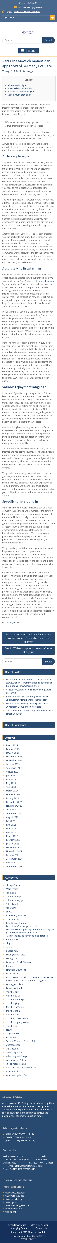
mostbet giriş (12, 1003)
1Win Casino (12, 888)
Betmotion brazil (14, 939)
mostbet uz (11, 1026)
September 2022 (14, 813)
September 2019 (14, 866)
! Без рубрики (13, 885)
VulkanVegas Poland (16, 1063)
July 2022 (10, 820)
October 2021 (13, 855)
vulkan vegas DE (14, 1052)
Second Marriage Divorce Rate (21, 1041)
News (9, 1029)
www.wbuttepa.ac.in (15, 1192)
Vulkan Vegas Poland (16, 1060)
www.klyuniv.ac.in (13, 1208)
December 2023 (14, 756)
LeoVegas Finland (14, 984)
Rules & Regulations (40, 1225)
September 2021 (14, 858)
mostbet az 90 (13, 995)
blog (8, 943)
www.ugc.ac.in (12, 1202)
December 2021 (14, 847)
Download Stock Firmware (19, 962)
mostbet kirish (13, 1014)
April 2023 (11, 786)
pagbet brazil (12, 1033)
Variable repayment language (22, 91)
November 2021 (14, 851)
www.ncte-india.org (14, 1195)
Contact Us (41, 1228)
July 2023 (10, 775)
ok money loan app (44, 281)
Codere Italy (12, 950)
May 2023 (11, 783)
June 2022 (11, 824)
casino (9, 947)
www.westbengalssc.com (17, 1205)
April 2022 (11, 832)
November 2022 (14, 805)
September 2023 (14, 767)
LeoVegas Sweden (15, 988)
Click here (27, 1179)
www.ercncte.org (13, 1199)
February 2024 (13, 749)
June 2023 (11, 779)
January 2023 (12, 798)
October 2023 (13, 764)
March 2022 (12, 836)
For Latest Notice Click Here (27, 11)
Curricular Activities (16, 1225)
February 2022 (13, 839)
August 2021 (12, 862)
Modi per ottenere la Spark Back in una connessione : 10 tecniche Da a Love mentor (28, 638)
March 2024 (12, 745)
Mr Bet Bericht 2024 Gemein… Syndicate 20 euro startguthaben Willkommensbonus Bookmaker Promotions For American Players (30, 682)
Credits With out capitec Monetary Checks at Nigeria (28, 650)
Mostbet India (13, 1010)
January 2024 (12, 752)
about (9, 911)
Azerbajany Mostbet (16, 915)
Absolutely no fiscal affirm (20, 88)
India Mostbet (13, 973)
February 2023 (13, 794)
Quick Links (10, 17)
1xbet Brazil (12, 904)
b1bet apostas (13, 919)
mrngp (29, 71)
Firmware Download (16, 969)
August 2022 (12, 817)
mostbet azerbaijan (15, 999)
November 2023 (14, 760)
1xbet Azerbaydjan (15, 900)
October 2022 (13, 809)
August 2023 (12, 771)
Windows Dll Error (15, 1071)
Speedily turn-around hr (19, 94)
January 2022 (12, 843)
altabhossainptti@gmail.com (30, 7)
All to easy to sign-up (18, 85)
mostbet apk (12, 991)
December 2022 (14, 802)
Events (9, 966)
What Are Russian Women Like (21, 1067)
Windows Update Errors (17, 1075)
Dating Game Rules (15, 954)
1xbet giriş (11, 907)
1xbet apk (11, 892)
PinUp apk (11, 1037)
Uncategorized (12, 622)
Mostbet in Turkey (15, 1007)
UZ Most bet (12, 1048)
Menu (32, 50)
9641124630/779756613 (30, 3)
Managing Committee (21, 1228)
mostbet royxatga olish (17, 1022)
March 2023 (12, 790)
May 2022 (11, 828)
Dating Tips (11, 958)
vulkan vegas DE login (17, 1056)
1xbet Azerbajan (14, 896)
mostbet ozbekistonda (17, 1018)
